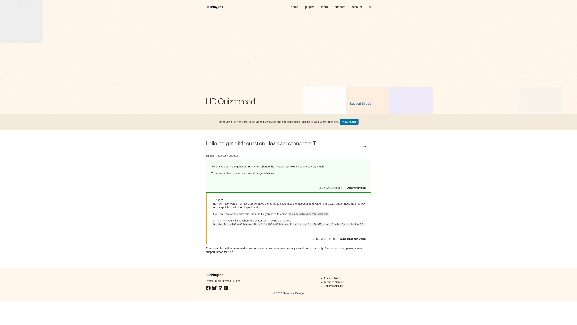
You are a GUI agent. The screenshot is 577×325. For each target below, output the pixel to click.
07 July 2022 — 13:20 (323, 238)
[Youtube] (226, 288)
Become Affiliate (333, 285)
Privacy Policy (332, 278)
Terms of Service (334, 282)
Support (210, 155)
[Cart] (370, 6)
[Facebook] (208, 288)
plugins (309, 6)
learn (324, 6)
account (356, 6)
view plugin (349, 121)
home (294, 6)
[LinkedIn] (220, 288)
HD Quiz (222, 155)
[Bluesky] (214, 288)
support (340, 6)
